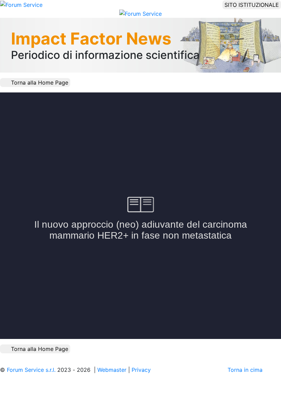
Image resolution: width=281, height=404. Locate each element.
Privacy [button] (141, 369)
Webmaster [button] (111, 369)
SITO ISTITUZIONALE (251, 4)
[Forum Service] (21, 4)
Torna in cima (246, 369)
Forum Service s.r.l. (32, 369)
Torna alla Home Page (38, 82)
